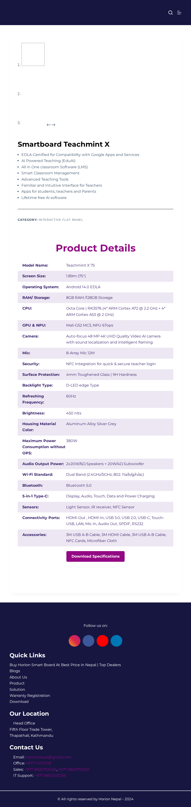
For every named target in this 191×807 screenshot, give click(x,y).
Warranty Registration (30, 695)
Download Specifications (96, 556)
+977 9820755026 (40, 769)
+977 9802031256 (50, 775)
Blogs (15, 671)
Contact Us (26, 747)
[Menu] (179, 12)
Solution (17, 689)
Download (19, 701)
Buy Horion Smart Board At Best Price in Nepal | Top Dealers (65, 665)
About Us (18, 677)
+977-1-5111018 (38, 763)
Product (17, 683)
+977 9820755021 (73, 769)
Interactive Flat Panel (61, 220)
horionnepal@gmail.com (48, 757)
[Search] (170, 12)
